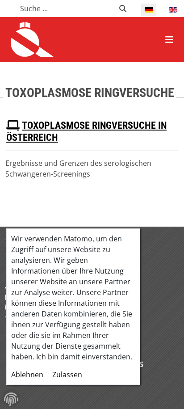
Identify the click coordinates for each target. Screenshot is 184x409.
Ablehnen (27, 374)
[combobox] (64, 8)
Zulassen (67, 374)
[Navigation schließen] (169, 40)
